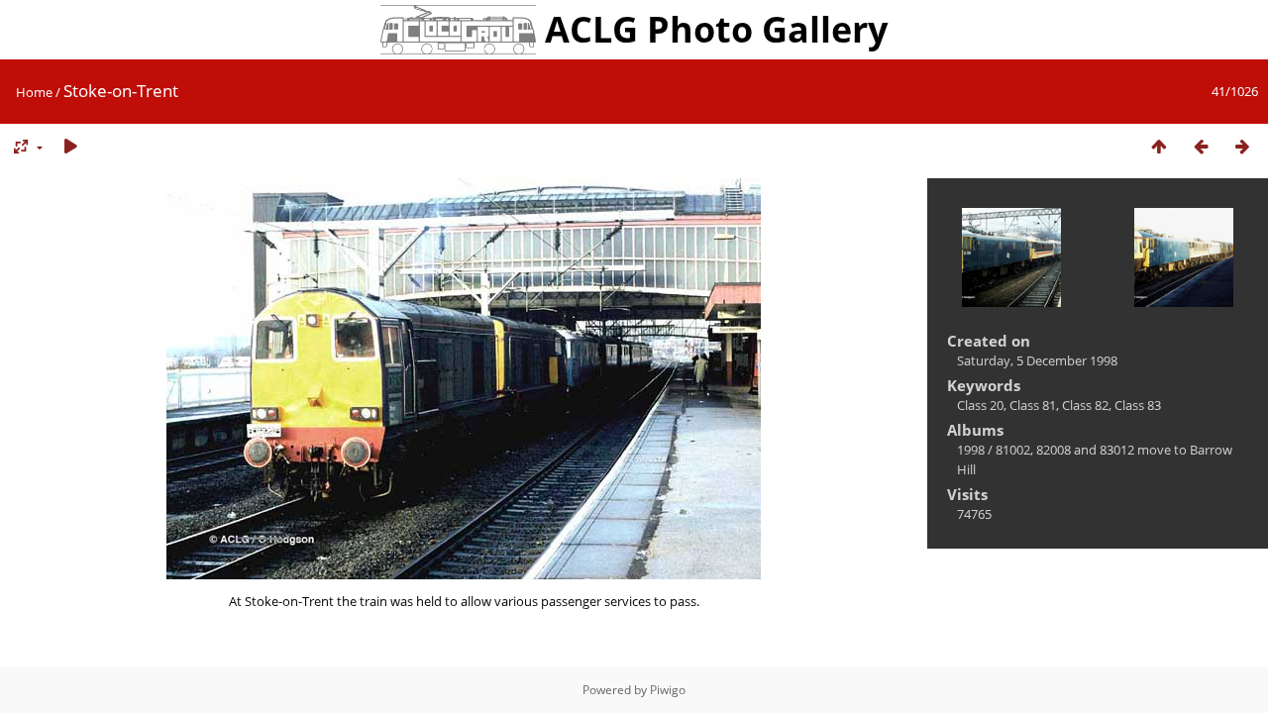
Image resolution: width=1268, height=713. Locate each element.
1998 (971, 449)
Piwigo (668, 689)
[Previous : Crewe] (1200, 147)
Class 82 (1085, 405)
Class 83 (1137, 405)
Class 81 (1032, 405)
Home (34, 92)
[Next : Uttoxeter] (1242, 147)
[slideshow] (70, 147)
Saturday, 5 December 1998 (1037, 360)
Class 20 (980, 405)
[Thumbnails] (1159, 147)
